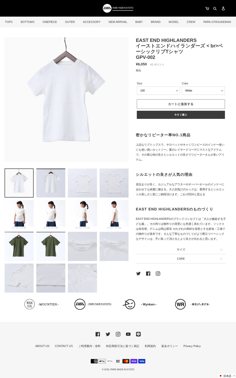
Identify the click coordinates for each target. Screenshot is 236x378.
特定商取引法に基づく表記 (122, 346)
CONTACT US (64, 346)
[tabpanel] (67, 99)
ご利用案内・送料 (89, 346)
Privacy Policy (192, 346)
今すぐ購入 (180, 114)
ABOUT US (42, 346)
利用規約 (150, 346)
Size (139, 83)
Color (185, 83)
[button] (227, 376)
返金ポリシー (169, 346)
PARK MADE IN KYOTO (122, 369)
